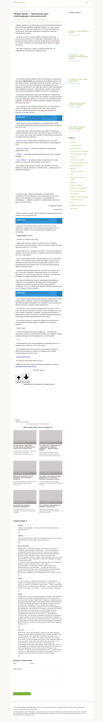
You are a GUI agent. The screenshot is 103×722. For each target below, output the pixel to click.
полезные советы (33, 424)
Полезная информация (40, 19)
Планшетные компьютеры (78, 188)
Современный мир (76, 199)
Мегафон (17, 6)
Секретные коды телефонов (79, 197)
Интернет (73, 157)
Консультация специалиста (47, 6)
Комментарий (17, 669)
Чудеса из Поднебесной (78, 205)
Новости (73, 182)
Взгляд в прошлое (76, 145)
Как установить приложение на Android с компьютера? (49, 506)
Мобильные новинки (76, 171)
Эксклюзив (73, 208)
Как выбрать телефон (74, 35)
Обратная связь (36, 701)
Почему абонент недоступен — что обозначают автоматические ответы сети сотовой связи (24, 447)
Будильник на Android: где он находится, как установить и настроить (23, 477)
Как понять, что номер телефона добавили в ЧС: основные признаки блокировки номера (50, 477)
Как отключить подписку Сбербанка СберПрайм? (21, 506)
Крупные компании (76, 165)
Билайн (29, 6)
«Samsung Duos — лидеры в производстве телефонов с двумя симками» (78, 56)
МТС (23, 6)
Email (32, 663)
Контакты (59, 6)
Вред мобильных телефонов (79, 151)
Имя (15, 663)
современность (44, 424)
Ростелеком (74, 194)
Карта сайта (46, 701)
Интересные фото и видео (78, 154)
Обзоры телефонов (76, 185)
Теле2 (35, 6)
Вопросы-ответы (75, 148)
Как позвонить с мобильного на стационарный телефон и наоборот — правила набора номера (49, 448)
